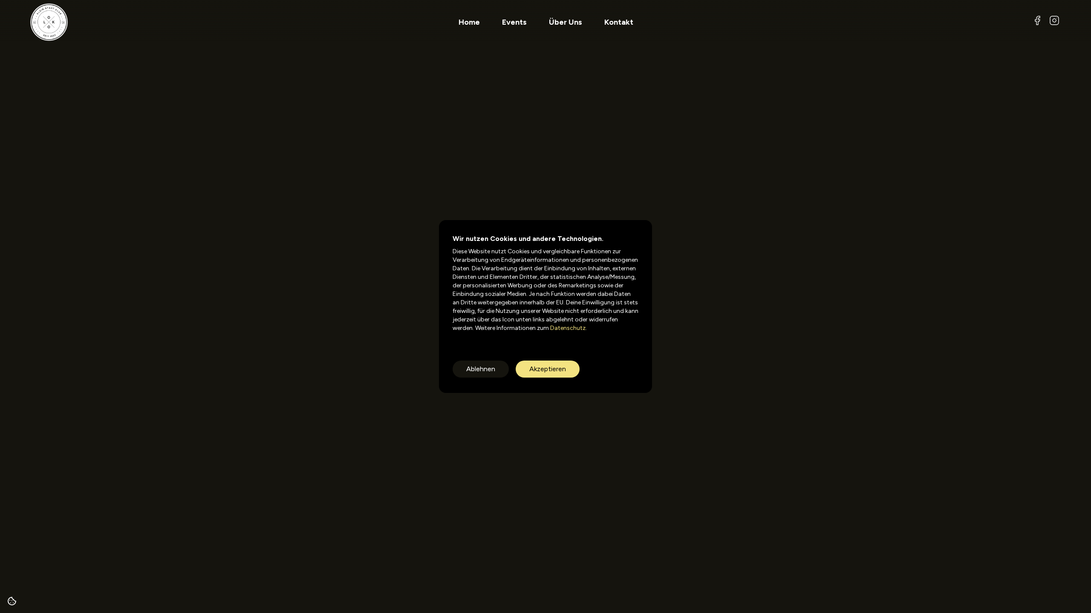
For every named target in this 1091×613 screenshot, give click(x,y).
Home (469, 22)
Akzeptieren (547, 369)
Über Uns (565, 22)
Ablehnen (480, 369)
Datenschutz (567, 328)
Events (514, 22)
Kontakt (618, 22)
